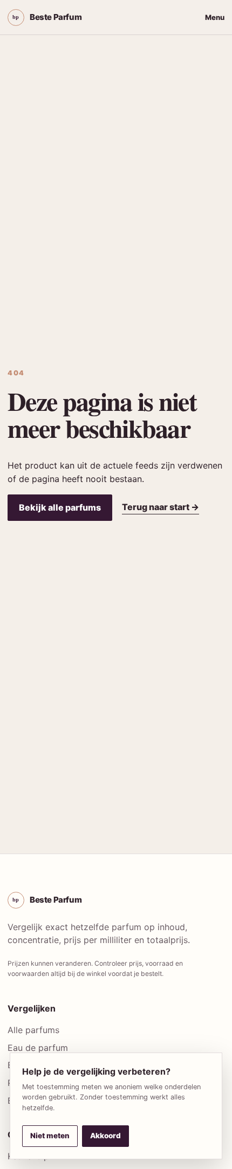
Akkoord (105, 1135)
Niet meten (50, 1135)
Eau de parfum (38, 1047)
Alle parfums (33, 1029)
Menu (214, 17)
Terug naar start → (160, 506)
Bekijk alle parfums (60, 507)
